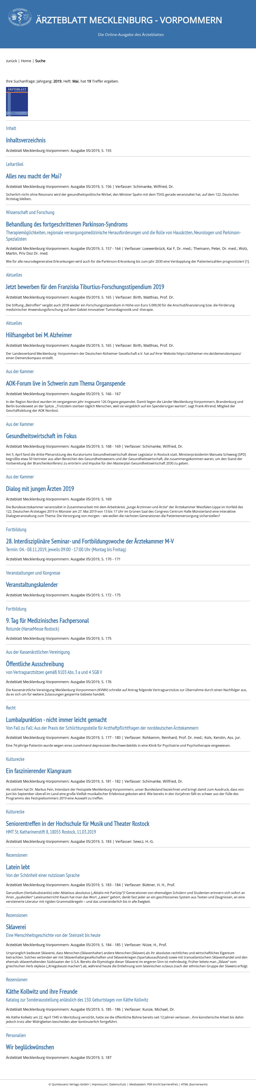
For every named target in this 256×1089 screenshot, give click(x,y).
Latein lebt (18, 867)
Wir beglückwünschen (30, 1047)
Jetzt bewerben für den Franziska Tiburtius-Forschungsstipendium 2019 (85, 287)
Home (26, 60)
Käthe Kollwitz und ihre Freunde (41, 991)
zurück (11, 60)
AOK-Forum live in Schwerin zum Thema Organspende (65, 383)
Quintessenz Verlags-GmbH (70, 1084)
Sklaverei (16, 927)
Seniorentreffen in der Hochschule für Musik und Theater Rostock (77, 823)
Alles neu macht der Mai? (33, 176)
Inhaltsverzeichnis (26, 140)
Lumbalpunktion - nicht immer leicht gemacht (56, 719)
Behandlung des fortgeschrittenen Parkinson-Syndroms (67, 224)
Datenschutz (117, 1084)
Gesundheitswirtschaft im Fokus (41, 436)
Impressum (99, 1084)
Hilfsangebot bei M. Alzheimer (39, 335)
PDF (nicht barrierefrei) (162, 1084)
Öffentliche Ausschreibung (35, 664)
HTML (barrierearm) (194, 1084)
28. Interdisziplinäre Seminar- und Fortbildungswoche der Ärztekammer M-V (90, 541)
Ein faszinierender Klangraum (38, 771)
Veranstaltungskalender (32, 584)
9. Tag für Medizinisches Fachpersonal (47, 620)
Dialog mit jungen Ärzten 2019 (40, 488)
